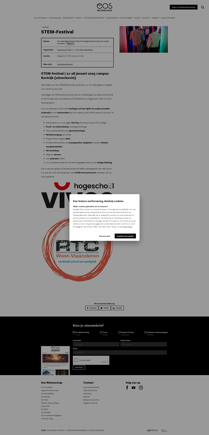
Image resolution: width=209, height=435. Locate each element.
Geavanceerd (104, 236)
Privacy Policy (127, 226)
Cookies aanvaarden (125, 236)
